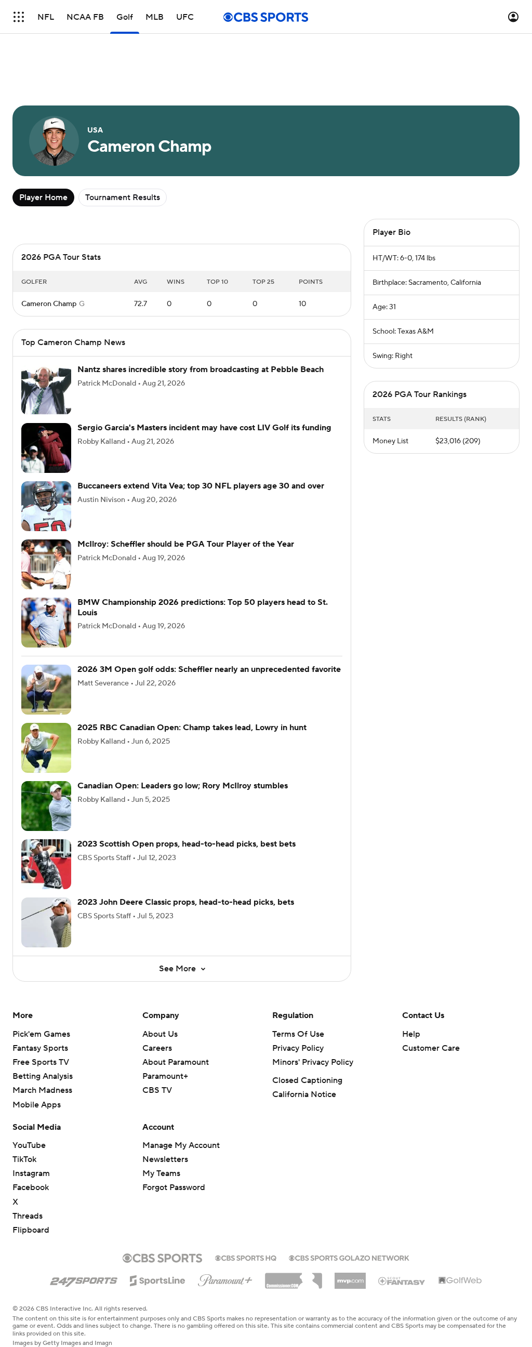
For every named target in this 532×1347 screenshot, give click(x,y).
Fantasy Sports (40, 1048)
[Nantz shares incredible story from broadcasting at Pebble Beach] (46, 390)
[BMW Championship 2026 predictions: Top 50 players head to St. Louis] (46, 623)
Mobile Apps (36, 1105)
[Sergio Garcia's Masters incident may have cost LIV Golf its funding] (46, 448)
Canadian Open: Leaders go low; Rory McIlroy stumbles (182, 786)
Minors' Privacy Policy (312, 1062)
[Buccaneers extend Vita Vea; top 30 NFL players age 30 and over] (46, 506)
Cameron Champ (48, 304)
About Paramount (175, 1062)
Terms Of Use (298, 1034)
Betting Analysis (42, 1076)
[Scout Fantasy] (402, 1280)
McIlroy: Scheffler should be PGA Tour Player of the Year (185, 544)
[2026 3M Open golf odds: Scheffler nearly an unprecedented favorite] (46, 690)
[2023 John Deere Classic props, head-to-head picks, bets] (46, 922)
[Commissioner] (293, 1277)
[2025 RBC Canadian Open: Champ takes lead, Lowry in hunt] (46, 748)
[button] (18, 17)
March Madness (42, 1090)
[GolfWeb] (460, 1281)
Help (411, 1034)
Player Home (43, 197)
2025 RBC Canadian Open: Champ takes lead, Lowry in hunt (192, 727)
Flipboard (30, 1230)
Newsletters (165, 1159)
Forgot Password (173, 1187)
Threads (27, 1216)
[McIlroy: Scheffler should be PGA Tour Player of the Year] (46, 564)
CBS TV (157, 1090)
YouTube (29, 1145)
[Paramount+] (225, 1278)
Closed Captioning (307, 1080)
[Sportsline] (157, 1279)
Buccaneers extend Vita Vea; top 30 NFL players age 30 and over (200, 486)
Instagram (31, 1173)
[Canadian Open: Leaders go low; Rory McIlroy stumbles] (46, 806)
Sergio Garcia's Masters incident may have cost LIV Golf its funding (204, 427)
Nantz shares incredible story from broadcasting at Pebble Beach (200, 369)
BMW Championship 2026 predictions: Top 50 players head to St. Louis (202, 607)
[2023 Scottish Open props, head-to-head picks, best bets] (46, 864)
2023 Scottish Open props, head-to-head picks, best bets (186, 844)
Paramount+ (165, 1076)
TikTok (24, 1159)
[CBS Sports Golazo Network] (349, 1257)
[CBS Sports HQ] (245, 1257)
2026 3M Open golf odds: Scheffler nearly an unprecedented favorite (209, 669)
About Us (160, 1034)
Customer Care (431, 1048)
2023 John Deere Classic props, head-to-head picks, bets (185, 902)
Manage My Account (181, 1145)
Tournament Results (122, 197)
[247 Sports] (83, 1279)
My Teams (161, 1173)
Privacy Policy (298, 1048)
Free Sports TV (40, 1062)
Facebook (30, 1187)
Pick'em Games (41, 1034)
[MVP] (350, 1277)
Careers (157, 1048)
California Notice (304, 1094)
